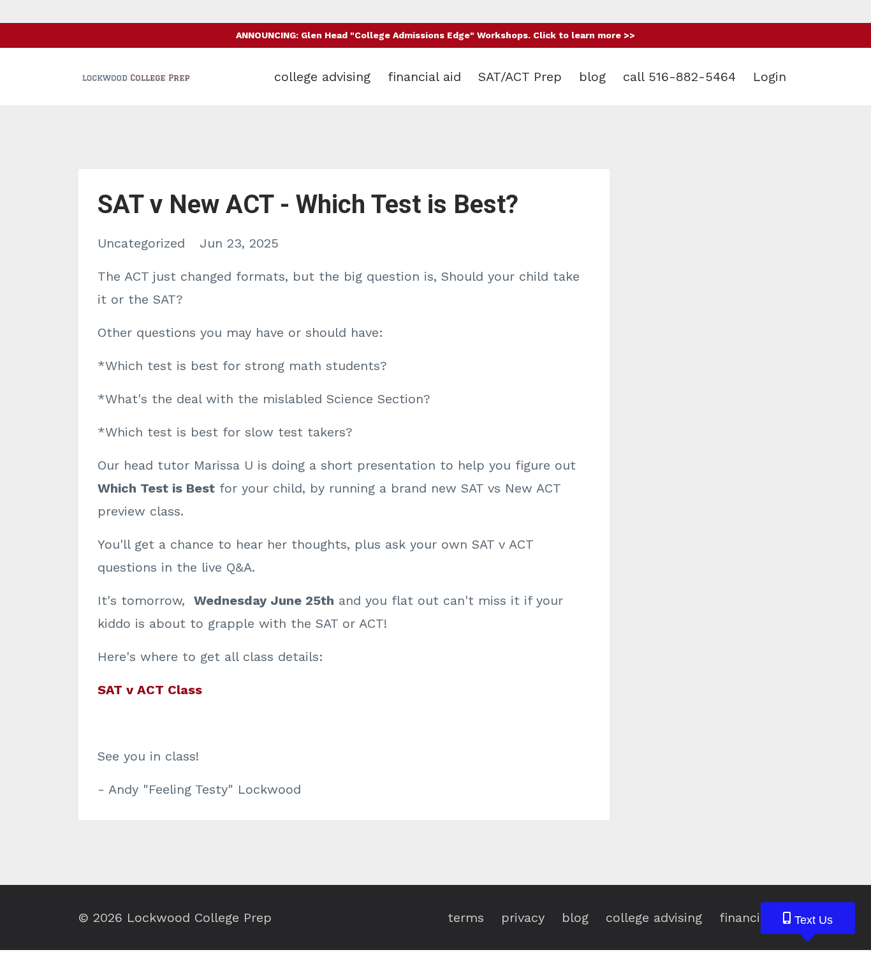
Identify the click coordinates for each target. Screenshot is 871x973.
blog (592, 76)
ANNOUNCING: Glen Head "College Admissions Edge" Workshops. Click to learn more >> (435, 35)
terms (466, 917)
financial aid (424, 76)
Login (769, 76)
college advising (322, 76)
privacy (523, 917)
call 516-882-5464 (679, 76)
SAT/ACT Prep (520, 76)
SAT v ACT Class (150, 689)
